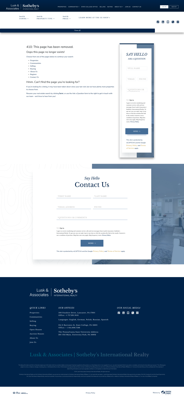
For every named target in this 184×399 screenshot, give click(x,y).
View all (77, 30)
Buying (33, 69)
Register (33, 74)
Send (135, 131)
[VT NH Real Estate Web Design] (162, 393)
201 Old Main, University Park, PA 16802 (77, 335)
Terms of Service (114, 251)
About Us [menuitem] (118, 7)
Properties (34, 60)
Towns (22, 19)
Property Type (45, 19)
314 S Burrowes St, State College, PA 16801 (78, 325)
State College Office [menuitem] (89, 7)
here (61, 93)
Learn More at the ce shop (94, 18)
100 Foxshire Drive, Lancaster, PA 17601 (76, 313)
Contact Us (34, 77)
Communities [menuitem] (73, 7)
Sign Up (174, 6)
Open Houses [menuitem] (36, 330)
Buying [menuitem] (110, 7)
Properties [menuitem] (62, 7)
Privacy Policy (134, 122)
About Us (33, 72)
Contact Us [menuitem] (136, 7)
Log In (164, 6)
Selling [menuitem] (103, 7)
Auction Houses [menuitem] (37, 334)
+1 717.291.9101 (72, 315)
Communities (35, 63)
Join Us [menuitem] (128, 7)
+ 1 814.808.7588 (73, 328)
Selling (33, 66)
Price (66, 19)
